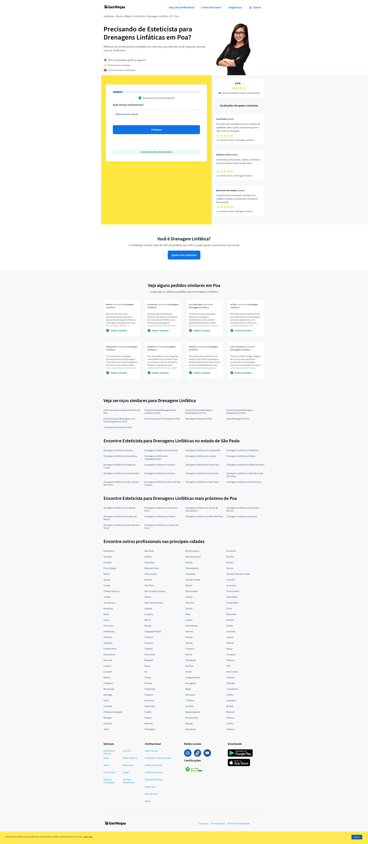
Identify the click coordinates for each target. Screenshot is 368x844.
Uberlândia (231, 596)
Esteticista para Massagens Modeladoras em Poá (198, 411)
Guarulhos (149, 562)
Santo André (150, 573)
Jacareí (229, 637)
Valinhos (107, 637)
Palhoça (230, 717)
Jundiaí (107, 596)
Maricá (188, 654)
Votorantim (232, 671)
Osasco (107, 579)
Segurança (235, 7)
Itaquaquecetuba (152, 631)
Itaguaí (148, 717)
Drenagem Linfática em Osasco (159, 464)
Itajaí (106, 619)
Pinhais (189, 637)
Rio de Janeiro (192, 550)
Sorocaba (231, 585)
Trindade (107, 706)
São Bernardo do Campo (238, 573)
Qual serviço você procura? (128, 104)
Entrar (257, 7)
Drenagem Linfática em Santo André (121, 473)
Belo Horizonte (193, 556)
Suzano (189, 608)
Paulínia (189, 665)
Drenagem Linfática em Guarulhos (120, 456)
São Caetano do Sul (153, 602)
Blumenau (231, 614)
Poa (177, 16)
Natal (106, 614)
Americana (149, 654)
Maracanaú (108, 688)
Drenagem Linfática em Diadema (242, 450)
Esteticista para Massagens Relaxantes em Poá (239, 411)
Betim (147, 619)
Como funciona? (211, 7)
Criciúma (189, 700)
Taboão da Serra (111, 591)
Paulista (230, 660)
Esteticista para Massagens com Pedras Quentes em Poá (119, 420)
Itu (145, 671)
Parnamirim (109, 654)
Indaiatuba (108, 631)
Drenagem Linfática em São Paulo (202, 481)
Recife (106, 573)
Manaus (148, 579)
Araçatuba (190, 729)
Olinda (229, 625)
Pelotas (148, 683)
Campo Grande (192, 579)
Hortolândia (191, 625)
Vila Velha (149, 585)
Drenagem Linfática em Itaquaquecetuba (156, 457)
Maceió (147, 625)
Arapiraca (108, 608)
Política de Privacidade (239, 823)
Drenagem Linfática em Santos (159, 473)
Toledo (147, 711)
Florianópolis (192, 568)
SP (171, 16)
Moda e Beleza (124, 16)
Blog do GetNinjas (154, 779)
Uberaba (230, 683)
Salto (106, 700)
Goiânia (148, 556)
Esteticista (139, 16)
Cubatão (107, 723)
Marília (229, 706)
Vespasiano (150, 688)
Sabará (106, 677)
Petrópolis (190, 660)
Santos (229, 568)
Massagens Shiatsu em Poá (198, 418)
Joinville (230, 579)
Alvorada (107, 660)
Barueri (230, 562)
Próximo (156, 130)
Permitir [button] (357, 837)
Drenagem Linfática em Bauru (118, 450)
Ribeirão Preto (151, 568)
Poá (228, 665)
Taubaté (148, 648)
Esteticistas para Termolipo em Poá (162, 418)
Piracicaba (108, 625)
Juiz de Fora (109, 602)
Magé (188, 688)
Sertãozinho (191, 717)
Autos (106, 765)
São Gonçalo (191, 591)
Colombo (231, 631)
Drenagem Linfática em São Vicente (243, 481)
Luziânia (189, 706)
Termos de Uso (218, 823)
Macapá (189, 723)
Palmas (230, 642)
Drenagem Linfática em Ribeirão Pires (204, 516)
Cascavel (107, 671)
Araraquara (190, 683)
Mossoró (230, 711)
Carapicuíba (232, 602)
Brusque (107, 717)
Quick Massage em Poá (237, 418)
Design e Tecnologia (109, 781)
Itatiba (229, 694)
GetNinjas (108, 16)
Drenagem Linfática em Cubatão (119, 507)
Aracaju (230, 619)
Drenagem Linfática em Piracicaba (202, 464)
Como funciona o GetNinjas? (122, 70)
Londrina (148, 614)
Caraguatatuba (192, 677)
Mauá (188, 614)
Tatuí (106, 729)
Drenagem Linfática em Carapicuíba (203, 450)
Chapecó (148, 694)
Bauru (147, 665)
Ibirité (188, 671)
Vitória (147, 596)
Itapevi (188, 619)
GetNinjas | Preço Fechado (158, 757)
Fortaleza (231, 550)
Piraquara (108, 683)
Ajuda (147, 801)
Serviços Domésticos (129, 781)
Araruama (190, 694)
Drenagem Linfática (157, 16)
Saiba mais (88, 836)
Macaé (229, 648)
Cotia (229, 608)
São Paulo (149, 550)
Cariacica (189, 648)
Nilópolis (108, 642)
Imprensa (203, 823)
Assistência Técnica (109, 752)
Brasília (230, 556)
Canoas (189, 596)
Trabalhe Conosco (154, 772)
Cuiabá (106, 585)
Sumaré (189, 631)
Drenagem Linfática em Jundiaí (200, 456)
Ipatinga (107, 694)
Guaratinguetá (192, 711)
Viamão (189, 642)
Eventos (127, 750)
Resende (148, 723)
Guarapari (231, 700)
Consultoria (109, 772)
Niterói (188, 562)
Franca (147, 677)
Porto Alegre (109, 568)
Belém (188, 585)
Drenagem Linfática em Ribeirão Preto (245, 464)
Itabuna (230, 729)
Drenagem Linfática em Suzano (241, 516)
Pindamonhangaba (112, 711)
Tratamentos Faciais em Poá (117, 427)
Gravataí (148, 642)
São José (189, 602)
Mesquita (148, 660)
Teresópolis (232, 688)
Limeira (107, 665)
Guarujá (148, 608)
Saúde (126, 772)
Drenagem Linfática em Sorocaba (201, 473)
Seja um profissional (181, 7)
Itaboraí (230, 677)
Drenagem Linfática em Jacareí (159, 516)
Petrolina (149, 700)
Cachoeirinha (109, 648)
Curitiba (107, 562)
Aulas (106, 757)
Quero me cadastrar (184, 255)
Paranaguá (149, 729)
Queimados (150, 706)
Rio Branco (108, 550)
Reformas (128, 765)
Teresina (148, 637)
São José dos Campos (154, 591)
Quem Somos (151, 750)
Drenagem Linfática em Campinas (161, 450)
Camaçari (231, 654)
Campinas (190, 573)
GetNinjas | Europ (153, 765)
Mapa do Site (151, 793)
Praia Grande (232, 591)
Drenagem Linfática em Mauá (240, 456)
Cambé (229, 723)
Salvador (107, 556)
